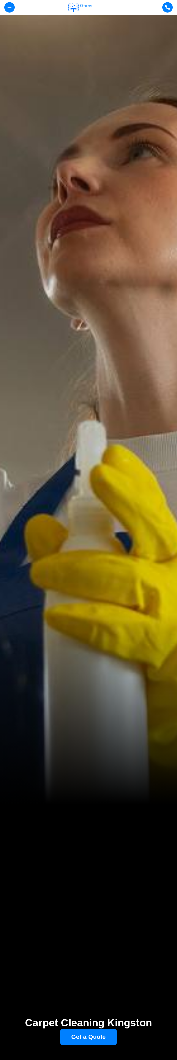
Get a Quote (88, 1036)
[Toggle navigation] (9, 7)
